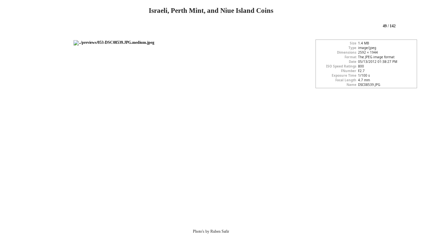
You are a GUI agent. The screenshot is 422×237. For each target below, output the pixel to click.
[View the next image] (408, 26)
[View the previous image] (369, 26)
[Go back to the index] (11, 26)
